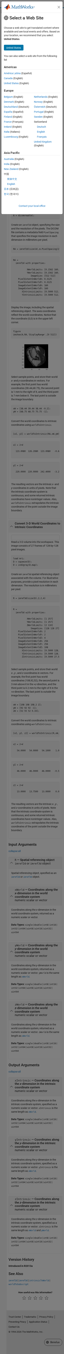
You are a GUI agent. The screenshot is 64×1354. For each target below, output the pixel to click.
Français (42, 136)
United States (11, 83)
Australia (9, 159)
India (6, 164)
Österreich (39, 106)
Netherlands (40, 96)
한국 (6, 194)
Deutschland (11, 106)
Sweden (38, 116)
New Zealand (11, 169)
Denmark (9, 101)
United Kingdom (43, 141)
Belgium (8, 96)
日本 (6, 189)
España (8, 111)
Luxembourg (11, 136)
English (41, 131)
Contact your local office (32, 205)
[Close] (58, 7)
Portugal (39, 111)
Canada (8, 78)
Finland (8, 116)
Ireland (8, 126)
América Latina (12, 73)
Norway (38, 101)
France (8, 121)
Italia (6, 131)
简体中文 (12, 179)
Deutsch (41, 126)
